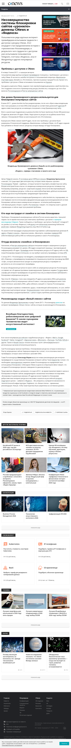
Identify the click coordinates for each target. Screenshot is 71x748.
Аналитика (7, 703)
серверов (55, 233)
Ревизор (14, 279)
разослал (59, 303)
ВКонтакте (41, 340)
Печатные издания (26, 715)
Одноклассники (30, 340)
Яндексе (28, 381)
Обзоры (6, 708)
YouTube (58, 340)
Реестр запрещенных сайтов (32, 91)
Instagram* (19, 340)
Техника (22, 710)
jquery (33, 224)
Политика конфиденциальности (16, 727)
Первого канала (13, 233)
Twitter (12, 340)
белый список (19, 343)
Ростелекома (33, 205)
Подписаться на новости (43, 412)
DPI (65, 253)
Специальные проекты (24, 704)
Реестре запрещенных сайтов (22, 245)
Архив (6, 711)
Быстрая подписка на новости (16, 722)
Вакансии (39, 706)
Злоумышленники (33, 290)
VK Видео (49, 706)
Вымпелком (60, 77)
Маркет (22, 708)
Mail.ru (55, 338)
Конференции (24, 701)
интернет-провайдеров (30, 75)
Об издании (39, 701)
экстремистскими (46, 395)
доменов (62, 279)
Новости (6, 701)
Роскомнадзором (14, 91)
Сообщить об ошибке (13, 729)
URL (66, 250)
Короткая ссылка (61, 412)
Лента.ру (51, 340)
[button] (62, 4)
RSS (7, 724)
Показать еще (35, 528)
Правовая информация (13, 732)
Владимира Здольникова (19, 303)
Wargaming (21, 227)
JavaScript (4, 227)
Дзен (48, 713)
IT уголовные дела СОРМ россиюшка (32, 179)
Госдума (60, 270)
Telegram (9, 179)
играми (38, 189)
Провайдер (24, 250)
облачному (43, 224)
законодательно (17, 362)
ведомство (56, 360)
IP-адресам (60, 106)
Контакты (39, 708)
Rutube (48, 708)
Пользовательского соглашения (12, 745)
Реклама (38, 703)
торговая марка (7, 80)
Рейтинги (7, 706)
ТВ (20, 713)
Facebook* (5, 340)
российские (23, 338)
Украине (49, 82)
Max (47, 701)
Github (64, 340)
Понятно (64, 743)
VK (47, 703)
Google (60, 338)
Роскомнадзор (6, 184)
